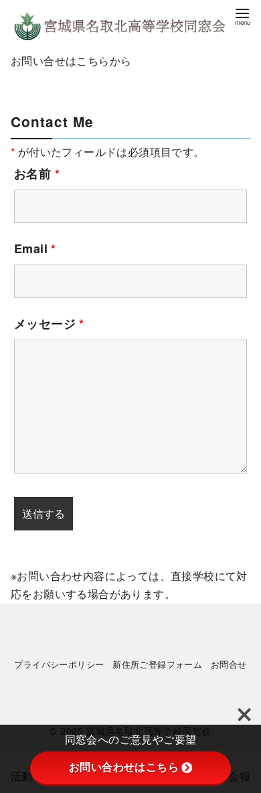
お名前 (37, 173)
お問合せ (229, 664)
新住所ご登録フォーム (157, 664)
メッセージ (49, 323)
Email (35, 248)
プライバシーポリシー (59, 664)
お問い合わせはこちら (124, 767)
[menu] (242, 15)
